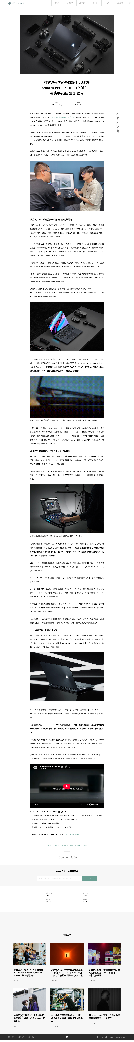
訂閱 (89, 878)
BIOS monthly (57, 105)
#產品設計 (66, 845)
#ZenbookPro (57, 845)
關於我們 (11, 1037)
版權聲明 (31, 1037)
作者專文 (108, 3)
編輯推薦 (82, 3)
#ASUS (49, 845)
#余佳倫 (73, 845)
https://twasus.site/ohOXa (73, 834)
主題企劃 (94, 3)
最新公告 (21, 1037)
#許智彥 (84, 845)
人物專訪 (70, 3)
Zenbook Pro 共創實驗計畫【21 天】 (63, 117)
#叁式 (79, 845)
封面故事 (56, 3)
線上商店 (120, 3)
